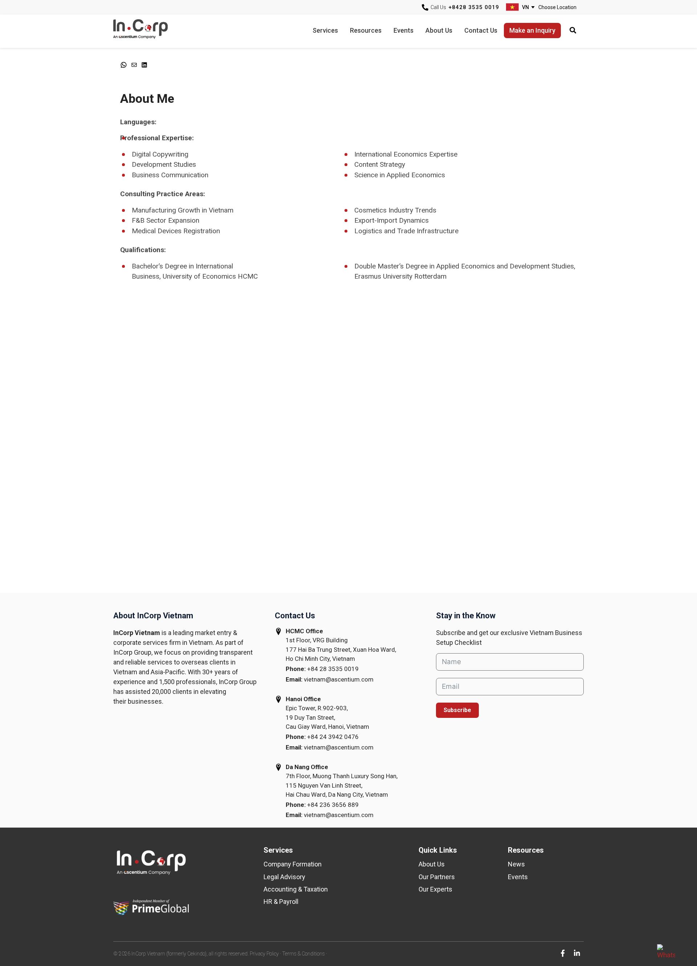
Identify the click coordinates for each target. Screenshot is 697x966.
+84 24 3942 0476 (333, 736)
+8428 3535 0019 (473, 7)
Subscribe (457, 710)
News (516, 864)
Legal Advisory (284, 877)
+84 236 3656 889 (333, 804)
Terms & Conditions (303, 954)
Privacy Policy (264, 954)
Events (518, 877)
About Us (432, 864)
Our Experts (435, 889)
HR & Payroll (281, 901)
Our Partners (437, 877)
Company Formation (293, 864)
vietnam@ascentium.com (339, 679)
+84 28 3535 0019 (333, 668)
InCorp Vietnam (149, 31)
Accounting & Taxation (296, 889)
